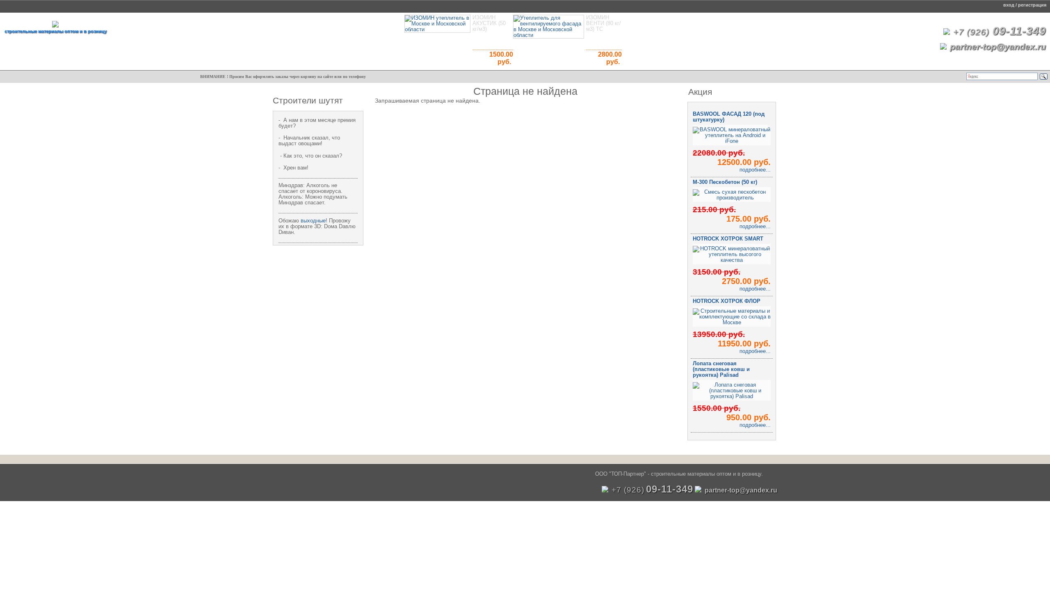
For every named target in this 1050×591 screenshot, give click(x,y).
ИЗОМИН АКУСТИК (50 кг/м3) (489, 23)
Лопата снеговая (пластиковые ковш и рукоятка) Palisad (721, 369)
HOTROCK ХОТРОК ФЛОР (726, 301)
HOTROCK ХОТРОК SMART (728, 239)
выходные (313, 221)
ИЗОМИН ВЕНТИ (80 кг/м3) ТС (603, 23)
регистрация (1032, 4)
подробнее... (755, 170)
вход (1008, 4)
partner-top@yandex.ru (998, 46)
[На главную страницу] (55, 25)
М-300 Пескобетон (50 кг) (725, 182)
